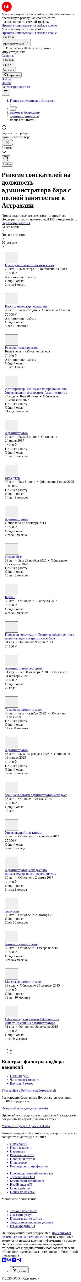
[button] (6, 79)
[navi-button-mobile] (6, 92)
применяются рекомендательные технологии (36, 1234)
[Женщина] (11, 257)
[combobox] (21, 133)
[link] (9, 69)
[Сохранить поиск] (6, 158)
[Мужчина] (11, 381)
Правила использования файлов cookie (29, 33)
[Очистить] (7, 142)
